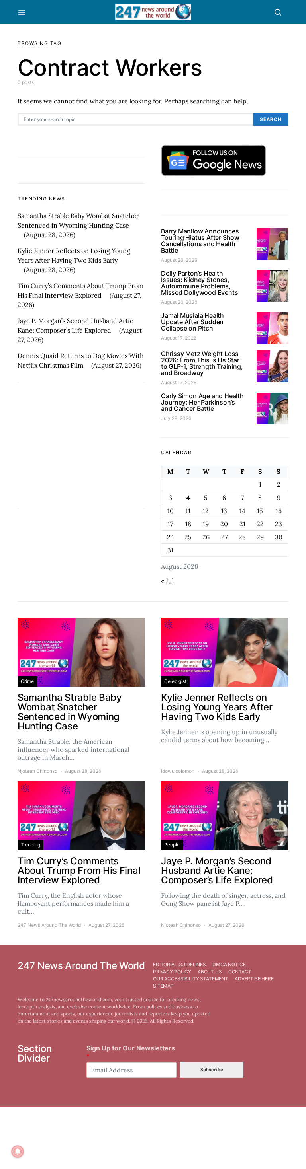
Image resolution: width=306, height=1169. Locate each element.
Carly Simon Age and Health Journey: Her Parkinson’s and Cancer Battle (202, 402)
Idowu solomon (177, 771)
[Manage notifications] (17, 1151)
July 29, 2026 (176, 418)
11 (188, 511)
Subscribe (211, 1069)
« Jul (167, 581)
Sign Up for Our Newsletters (130, 1052)
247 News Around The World (49, 925)
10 (170, 511)
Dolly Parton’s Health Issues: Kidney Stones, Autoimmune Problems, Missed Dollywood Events (199, 282)
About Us (210, 971)
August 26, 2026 (179, 260)
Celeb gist (175, 681)
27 (224, 537)
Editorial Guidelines (179, 964)
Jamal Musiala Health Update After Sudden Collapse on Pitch (192, 321)
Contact (239, 971)
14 (242, 511)
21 (242, 524)
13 (224, 511)
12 (206, 511)
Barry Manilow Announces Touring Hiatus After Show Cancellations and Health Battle (200, 240)
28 (242, 537)
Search (271, 119)
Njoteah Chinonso (37, 771)
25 (188, 537)
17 (170, 524)
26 (206, 537)
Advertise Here (254, 979)
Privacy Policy (172, 971)
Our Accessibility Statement (190, 979)
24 (170, 537)
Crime (27, 681)
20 (224, 524)
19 (206, 524)
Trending (30, 845)
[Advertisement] (81, 445)
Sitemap (163, 986)
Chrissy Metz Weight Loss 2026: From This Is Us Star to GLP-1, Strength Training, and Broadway (202, 363)
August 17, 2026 (178, 338)
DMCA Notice (228, 964)
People (172, 845)
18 (188, 524)
